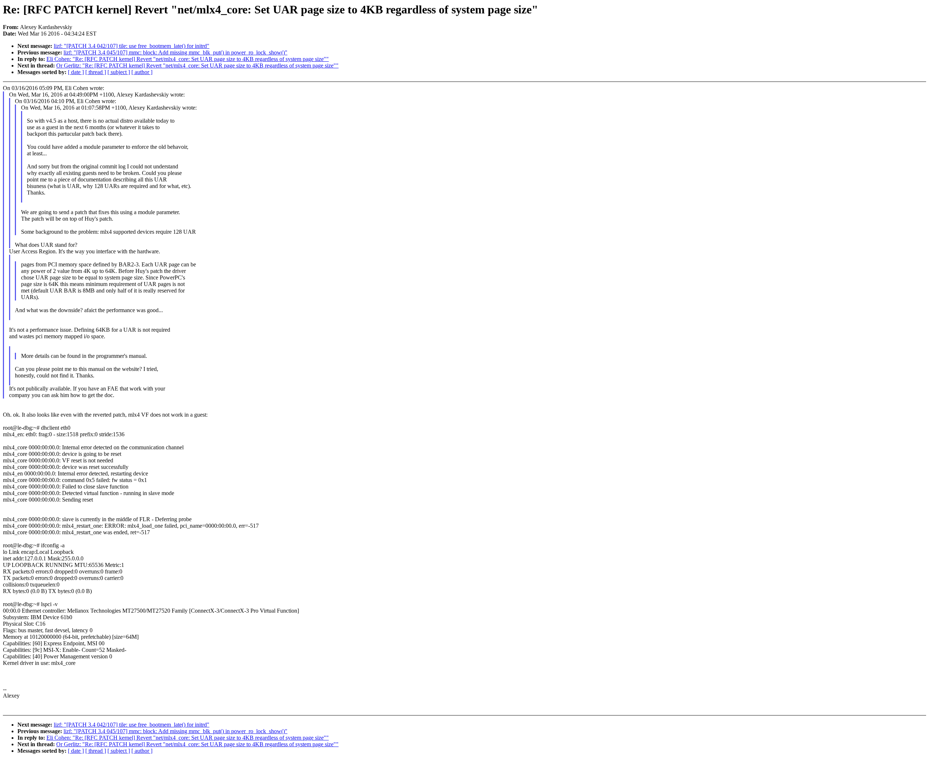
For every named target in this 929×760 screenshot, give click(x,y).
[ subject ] (118, 72)
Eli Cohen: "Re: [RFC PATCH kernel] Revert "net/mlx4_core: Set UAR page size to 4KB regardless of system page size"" (187, 59)
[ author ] (141, 72)
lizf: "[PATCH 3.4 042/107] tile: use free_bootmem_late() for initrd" (131, 46)
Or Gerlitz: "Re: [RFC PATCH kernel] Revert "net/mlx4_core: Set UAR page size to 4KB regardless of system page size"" (197, 65)
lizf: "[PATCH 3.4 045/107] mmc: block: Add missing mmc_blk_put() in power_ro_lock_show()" (175, 52)
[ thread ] (95, 72)
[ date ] (76, 72)
